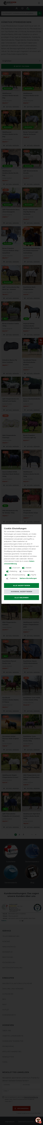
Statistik (28, 568)
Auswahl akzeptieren (21, 591)
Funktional (13, 578)
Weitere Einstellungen (28, 578)
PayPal (33, 575)
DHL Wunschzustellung (16, 575)
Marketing (13, 571)
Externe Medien (28, 571)
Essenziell (16, 568)
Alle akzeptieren (21, 585)
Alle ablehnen (21, 598)
